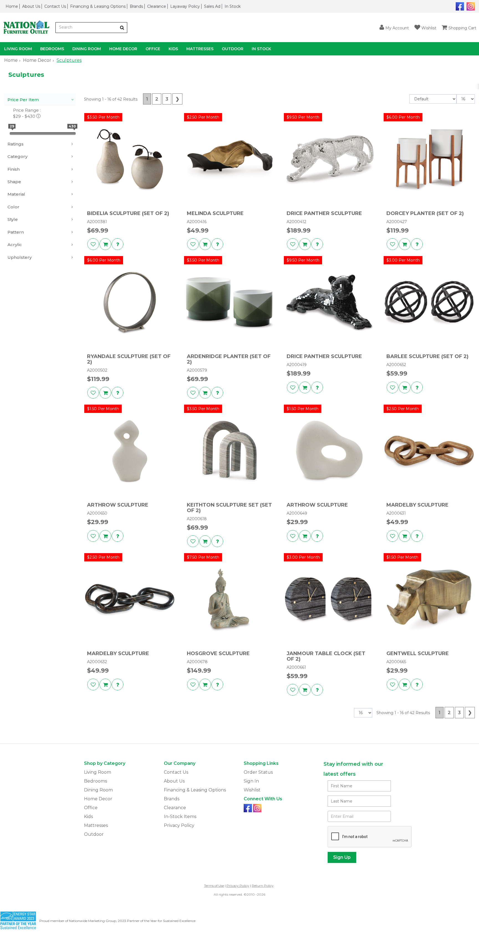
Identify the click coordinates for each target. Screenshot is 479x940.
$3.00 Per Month (403, 260)
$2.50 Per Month (203, 117)
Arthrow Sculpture (117, 505)
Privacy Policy (179, 825)
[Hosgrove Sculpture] (229, 600)
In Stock (233, 6)
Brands (136, 6)
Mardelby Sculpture (417, 505)
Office (153, 48)
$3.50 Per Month (103, 117)
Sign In (251, 781)
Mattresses (199, 48)
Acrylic (14, 244)
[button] (394, 28)
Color (13, 207)
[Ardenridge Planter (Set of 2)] (229, 302)
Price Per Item (23, 99)
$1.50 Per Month (103, 408)
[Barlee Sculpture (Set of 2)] (429, 302)
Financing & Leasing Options (98, 6)
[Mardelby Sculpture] (429, 451)
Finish (13, 169)
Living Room (18, 48)
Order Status (258, 772)
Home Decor (123, 48)
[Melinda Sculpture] (229, 159)
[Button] (122, 27)
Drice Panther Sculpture (324, 213)
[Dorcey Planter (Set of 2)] (429, 159)
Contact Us (55, 6)
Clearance (156, 6)
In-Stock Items (180, 816)
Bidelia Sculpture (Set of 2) (128, 213)
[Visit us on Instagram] (470, 6)
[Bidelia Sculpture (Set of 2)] (129, 159)
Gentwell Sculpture (417, 654)
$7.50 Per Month (203, 557)
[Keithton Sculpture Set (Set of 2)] (229, 451)
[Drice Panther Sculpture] (329, 159)
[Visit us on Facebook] (459, 6)
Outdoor (232, 48)
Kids (173, 48)
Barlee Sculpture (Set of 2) (427, 356)
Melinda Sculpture (215, 213)
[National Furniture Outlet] (27, 27)
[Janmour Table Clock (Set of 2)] (329, 600)
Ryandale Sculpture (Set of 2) (128, 359)
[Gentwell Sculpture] (429, 600)
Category (17, 156)
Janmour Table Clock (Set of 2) (326, 656)
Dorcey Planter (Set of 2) (425, 213)
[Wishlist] (93, 244)
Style (12, 219)
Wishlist (252, 790)
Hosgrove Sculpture (218, 654)
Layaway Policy (185, 6)
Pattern (15, 232)
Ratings (15, 144)
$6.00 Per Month (403, 117)
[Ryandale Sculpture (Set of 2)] (129, 302)
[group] (117, 244)
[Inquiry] (117, 244)
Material (16, 194)
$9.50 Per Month (303, 117)
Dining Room (86, 48)
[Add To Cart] (105, 244)
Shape (14, 181)
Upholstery (19, 257)
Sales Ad (212, 6)
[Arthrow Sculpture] (129, 451)
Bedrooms (52, 48)
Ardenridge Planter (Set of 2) (229, 359)
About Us (31, 6)
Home (12, 6)
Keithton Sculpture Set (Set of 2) (229, 508)
